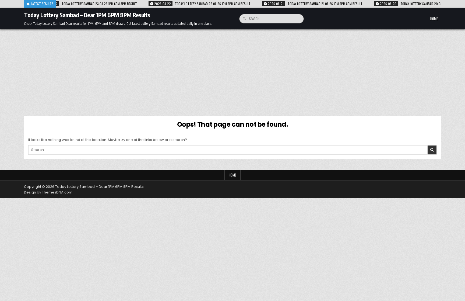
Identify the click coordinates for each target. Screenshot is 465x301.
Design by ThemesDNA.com (48, 192)
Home (434, 18)
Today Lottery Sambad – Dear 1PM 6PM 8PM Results (87, 15)
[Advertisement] (232, 70)
